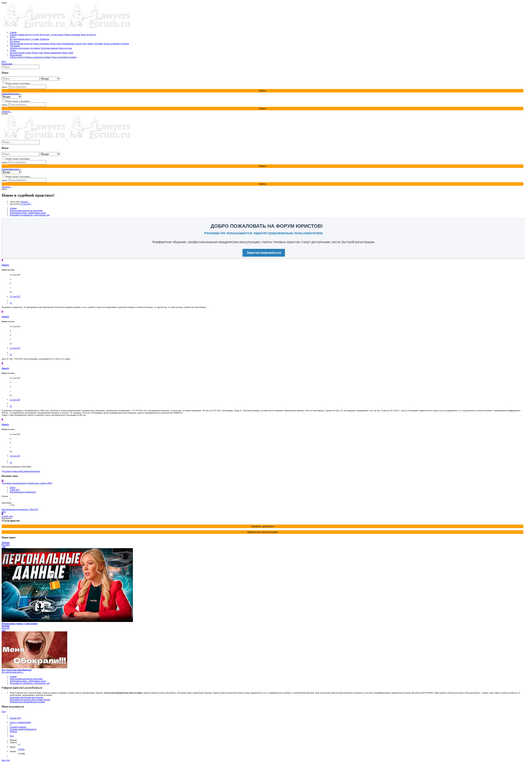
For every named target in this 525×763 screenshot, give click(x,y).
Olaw (4, 511)
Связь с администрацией (20, 722)
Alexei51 (24, 201)
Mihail (12, 487)
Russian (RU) (15, 718)
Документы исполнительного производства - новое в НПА (27, 483)
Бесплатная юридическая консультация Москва (30, 699)
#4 (11, 462)
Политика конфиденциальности (23, 729)
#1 (11, 303)
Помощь (13, 731)
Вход (4, 711)
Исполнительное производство (23, 492)
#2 (11, 354)
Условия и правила (18, 727)
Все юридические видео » (13, 672)
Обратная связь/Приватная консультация (27, 702)
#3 (11, 406)
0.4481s (21, 749)
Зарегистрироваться (264, 252)
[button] (4, 3)
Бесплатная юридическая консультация (26, 697)
